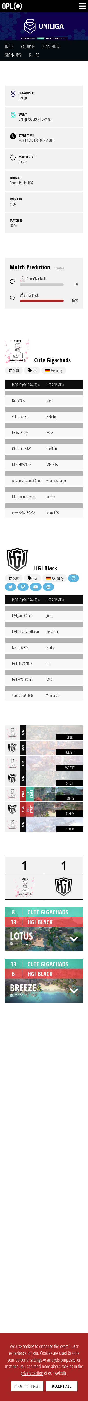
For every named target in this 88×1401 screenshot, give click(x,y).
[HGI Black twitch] (23, 587)
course (27, 46)
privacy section (32, 1373)
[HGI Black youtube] (36, 587)
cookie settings (27, 1386)
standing (50, 46)
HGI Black (45, 568)
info (9, 46)
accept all (61, 1386)
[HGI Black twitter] (10, 587)
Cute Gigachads (52, 360)
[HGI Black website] (48, 587)
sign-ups (13, 55)
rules (34, 55)
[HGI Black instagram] (73, 578)
